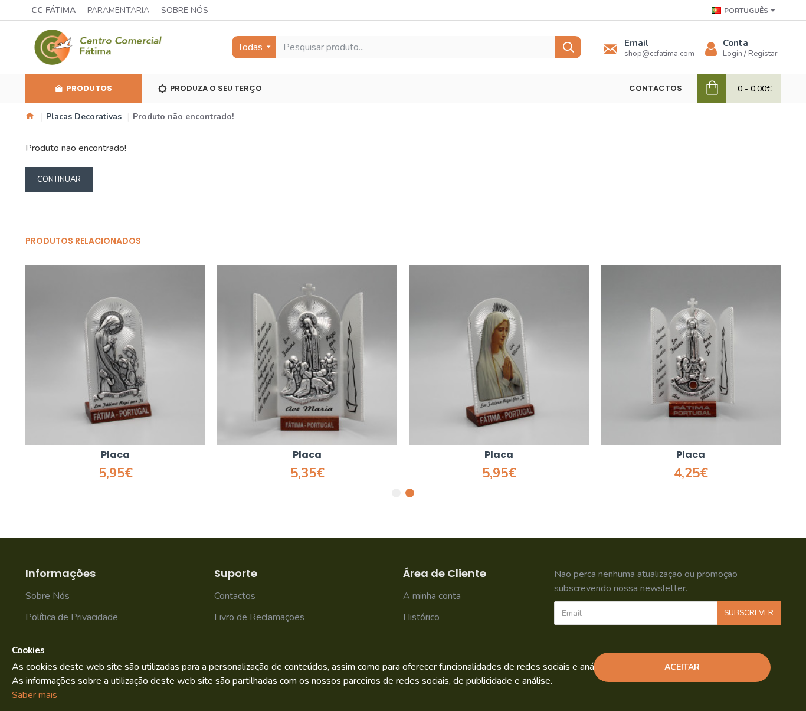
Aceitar (682, 667)
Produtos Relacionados (83, 241)
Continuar (59, 179)
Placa (115, 455)
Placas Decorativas (84, 116)
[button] (396, 493)
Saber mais (34, 695)
